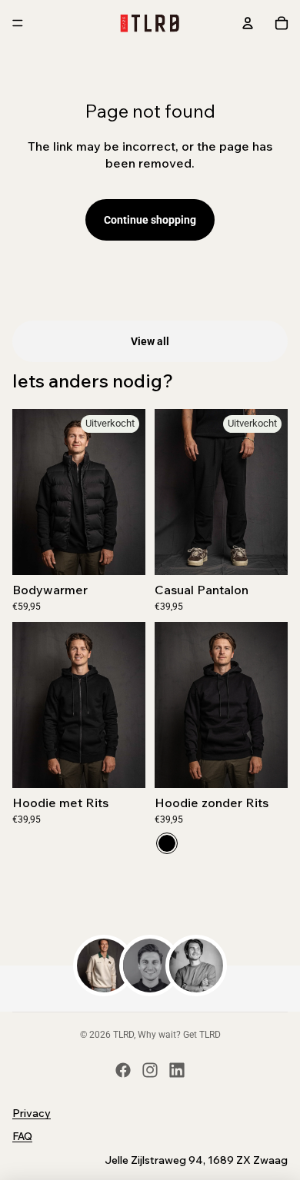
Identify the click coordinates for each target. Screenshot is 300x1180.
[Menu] (17, 23)
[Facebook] (123, 1070)
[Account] (248, 23)
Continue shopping (150, 220)
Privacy (31, 1113)
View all (150, 341)
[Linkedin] (177, 1070)
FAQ (22, 1136)
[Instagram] (150, 1070)
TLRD (123, 1034)
